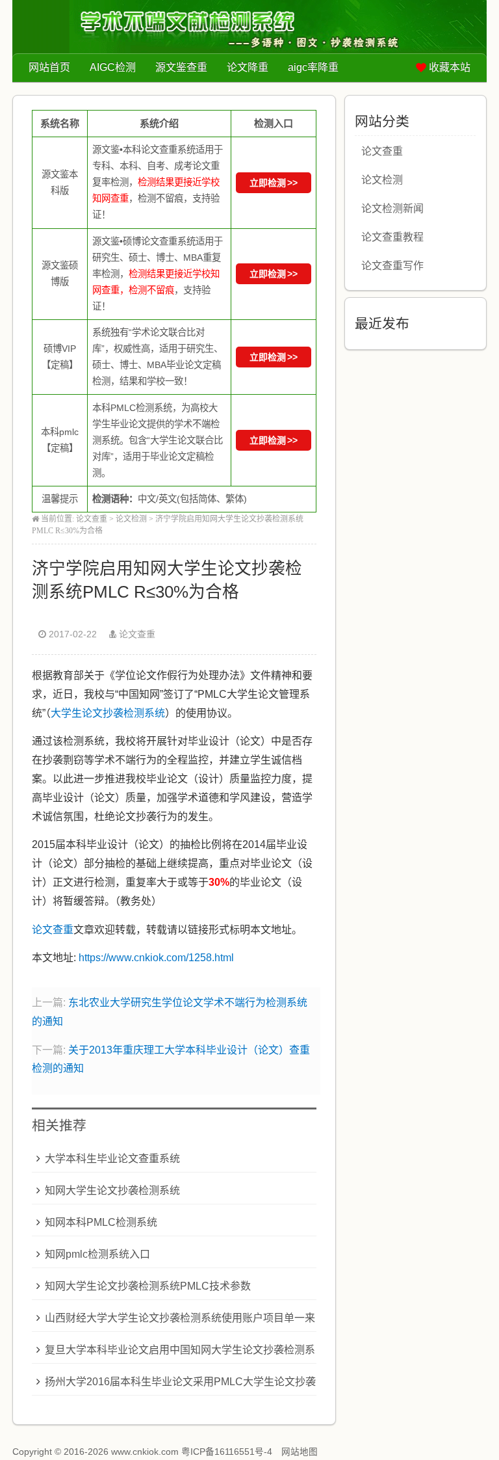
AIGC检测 (113, 67)
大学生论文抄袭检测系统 (108, 713)
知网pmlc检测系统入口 (97, 1254)
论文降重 (247, 67)
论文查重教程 (392, 237)
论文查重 (91, 519)
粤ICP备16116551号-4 (226, 1452)
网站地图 (299, 1452)
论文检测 (131, 519)
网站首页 (49, 67)
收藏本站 (449, 67)
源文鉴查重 (181, 67)
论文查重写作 (392, 265)
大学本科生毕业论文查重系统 (112, 1158)
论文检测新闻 (392, 208)
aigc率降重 (313, 67)
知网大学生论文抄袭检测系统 (112, 1190)
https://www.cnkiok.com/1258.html (156, 957)
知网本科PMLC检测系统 (101, 1222)
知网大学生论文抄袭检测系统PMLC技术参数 (148, 1286)
